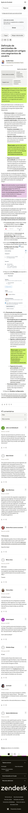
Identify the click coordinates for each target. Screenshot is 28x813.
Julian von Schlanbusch (12, 427)
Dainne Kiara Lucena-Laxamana (14, 527)
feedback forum (17, 669)
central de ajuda (10, 222)
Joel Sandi (8, 685)
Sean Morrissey (10, 490)
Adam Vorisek (9, 455)
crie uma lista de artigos (12, 192)
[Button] (2, 404)
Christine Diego (10, 647)
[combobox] (14, 415)
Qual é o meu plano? (22, 69)
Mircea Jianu (5, 535)
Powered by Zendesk (16, 809)
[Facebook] (5, 40)
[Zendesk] (14, 787)
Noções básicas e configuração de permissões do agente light (17, 152)
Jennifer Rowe (10, 60)
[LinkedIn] (10, 40)
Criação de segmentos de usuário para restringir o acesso (18, 380)
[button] (12, 762)
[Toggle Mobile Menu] (25, 2)
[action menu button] (25, 427)
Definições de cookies (19, 799)
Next (19, 754)
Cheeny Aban (9, 590)
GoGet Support (10, 619)
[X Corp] (8, 40)
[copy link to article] (2, 40)
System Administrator (12, 713)
